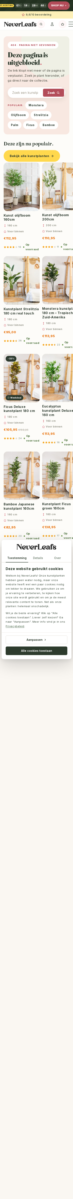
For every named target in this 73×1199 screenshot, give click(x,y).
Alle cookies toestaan (36, 650)
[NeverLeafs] (36, 547)
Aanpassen (35, 639)
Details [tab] (38, 558)
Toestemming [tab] (17, 558)
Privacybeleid (15, 626)
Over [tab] (57, 558)
